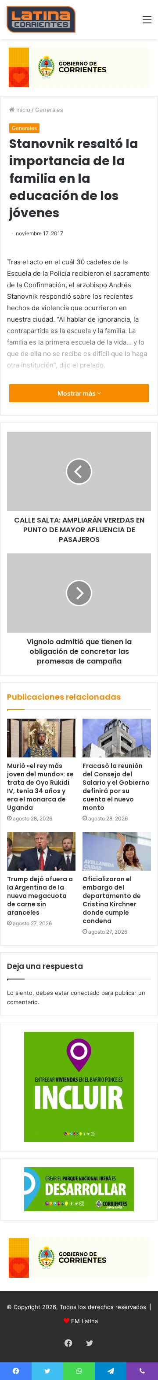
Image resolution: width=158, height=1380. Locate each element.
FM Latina (84, 1320)
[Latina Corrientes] (41, 19)
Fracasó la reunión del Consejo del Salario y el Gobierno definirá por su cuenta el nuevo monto (116, 786)
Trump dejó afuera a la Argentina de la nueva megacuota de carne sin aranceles (40, 896)
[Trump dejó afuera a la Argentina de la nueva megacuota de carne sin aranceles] (41, 851)
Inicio (22, 109)
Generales (49, 109)
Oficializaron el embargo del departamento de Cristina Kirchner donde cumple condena (112, 900)
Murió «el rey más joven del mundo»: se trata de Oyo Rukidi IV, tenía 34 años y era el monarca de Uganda (40, 786)
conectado (85, 992)
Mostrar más (77, 393)
